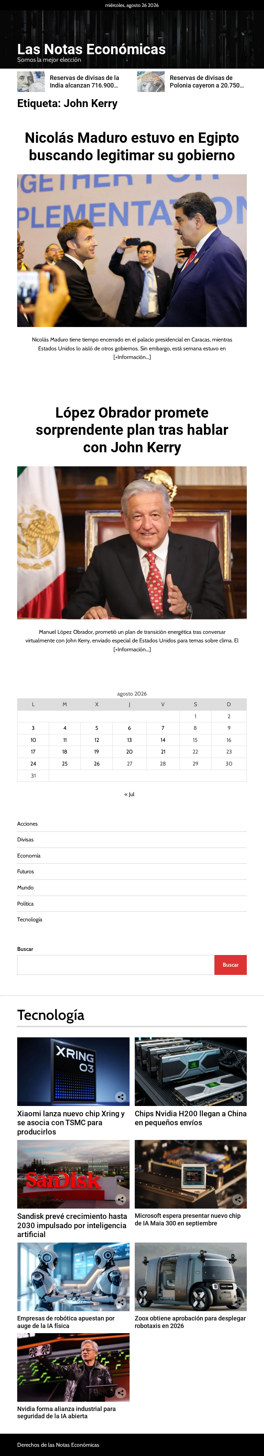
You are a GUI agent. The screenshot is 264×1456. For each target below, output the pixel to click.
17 (33, 751)
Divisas (25, 839)
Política (25, 903)
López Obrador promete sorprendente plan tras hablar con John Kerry (132, 430)
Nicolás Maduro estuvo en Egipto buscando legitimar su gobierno (132, 146)
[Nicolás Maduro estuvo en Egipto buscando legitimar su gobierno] (132, 250)
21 (163, 751)
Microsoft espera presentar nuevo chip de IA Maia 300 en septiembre (188, 1219)
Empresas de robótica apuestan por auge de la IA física (65, 1322)
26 (97, 763)
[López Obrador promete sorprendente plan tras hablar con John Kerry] (132, 542)
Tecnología (29, 919)
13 (129, 740)
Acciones (27, 823)
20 (129, 751)
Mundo (25, 887)
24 (33, 763)
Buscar (25, 949)
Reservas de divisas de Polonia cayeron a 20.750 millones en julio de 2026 (89, 85)
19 (96, 751)
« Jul (129, 794)
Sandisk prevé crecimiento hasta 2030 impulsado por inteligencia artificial (72, 1225)
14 (163, 740)
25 (65, 763)
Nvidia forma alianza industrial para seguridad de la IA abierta (66, 1412)
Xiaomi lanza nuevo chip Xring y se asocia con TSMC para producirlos (71, 1122)
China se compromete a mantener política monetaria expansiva (207, 85)
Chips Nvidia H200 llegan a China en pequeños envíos (191, 1118)
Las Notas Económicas (91, 49)
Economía (29, 855)
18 (64, 751)
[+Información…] (132, 357)
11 (65, 740)
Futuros (25, 871)
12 (97, 740)
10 (33, 740)
